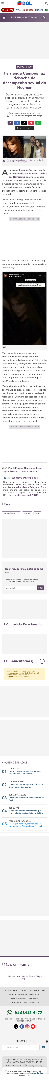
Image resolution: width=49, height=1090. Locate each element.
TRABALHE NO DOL (19, 998)
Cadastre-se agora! (40, 587)
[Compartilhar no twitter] (24, 123)
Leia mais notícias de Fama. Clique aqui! (24, 977)
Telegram (34, 487)
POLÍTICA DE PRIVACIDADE (29, 995)
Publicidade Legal (18, 1002)
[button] (27, 10)
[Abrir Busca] (46, 3)
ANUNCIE (12, 995)
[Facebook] (21, 1026)
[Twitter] (16, 1026)
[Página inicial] (3, 17)
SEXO (37, 513)
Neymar (27, 513)
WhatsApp (21, 487)
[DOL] (24, 3)
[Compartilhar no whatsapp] (38, 123)
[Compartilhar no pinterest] (31, 123)
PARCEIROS (33, 998)
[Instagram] (27, 1026)
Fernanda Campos (11, 513)
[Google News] (24, 128)
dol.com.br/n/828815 (27, 495)
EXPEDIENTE (34, 1002)
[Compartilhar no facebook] (17, 123)
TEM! (43, 991)
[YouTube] (33, 1026)
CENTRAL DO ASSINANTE (29, 991)
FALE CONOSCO (10, 991)
